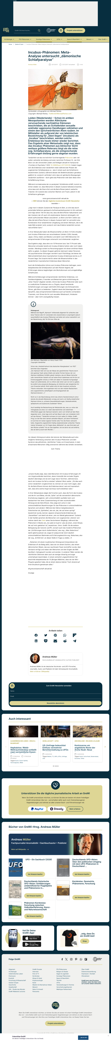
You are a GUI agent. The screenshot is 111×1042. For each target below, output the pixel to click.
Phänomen (69, 158)
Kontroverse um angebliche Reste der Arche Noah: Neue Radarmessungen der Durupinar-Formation (85, 749)
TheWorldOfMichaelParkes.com (59, 114)
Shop (85, 941)
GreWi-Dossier (37, 969)
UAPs (55, 756)
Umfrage (64, 756)
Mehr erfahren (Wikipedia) (39, 671)
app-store (32, 938)
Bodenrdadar (94, 756)
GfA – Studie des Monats (17, 989)
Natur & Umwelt (38, 989)
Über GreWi (102, 39)
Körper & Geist (37, 978)
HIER (35, 201)
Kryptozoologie (38, 980)
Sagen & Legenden (62, 974)
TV (53, 756)
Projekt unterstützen (75, 30)
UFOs (58, 39)
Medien (49, 756)
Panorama (36, 991)
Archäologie (8, 39)
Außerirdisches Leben (19, 741)
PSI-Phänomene (24, 39)
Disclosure (12, 976)
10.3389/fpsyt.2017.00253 (60, 165)
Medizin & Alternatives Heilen (42, 985)
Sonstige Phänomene (43, 39)
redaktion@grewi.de (60, 30)
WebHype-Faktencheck (64, 989)
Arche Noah (87, 756)
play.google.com (32, 944)
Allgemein (12, 969)
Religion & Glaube (93, 741)
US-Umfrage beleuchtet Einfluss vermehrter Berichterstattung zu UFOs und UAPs (55, 748)
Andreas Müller (32, 64)
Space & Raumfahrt (73, 39)
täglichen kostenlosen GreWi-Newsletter (64, 201)
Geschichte (12, 985)
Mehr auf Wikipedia (18, 849)
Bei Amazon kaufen (34, 916)
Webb (21, 762)
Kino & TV (36, 974)
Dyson (17, 760)
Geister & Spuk (19, 44)
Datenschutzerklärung (89, 971)
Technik (58, 980)
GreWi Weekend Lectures (17, 991)
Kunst (34, 983)
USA (43, 758)
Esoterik (11, 978)
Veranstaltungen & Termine (65, 985)
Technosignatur (14, 762)
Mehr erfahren (75, 809)
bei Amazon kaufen (35, 874)
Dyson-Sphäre (23, 760)
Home (10, 44)
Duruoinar (77, 758)
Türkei (82, 758)
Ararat (81, 756)
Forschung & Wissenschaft (17, 980)
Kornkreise (36, 976)
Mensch (88, 39)
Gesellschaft (47, 741)
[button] (36, 635)
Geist (44, 520)
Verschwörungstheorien (64, 987)
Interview (36, 971)
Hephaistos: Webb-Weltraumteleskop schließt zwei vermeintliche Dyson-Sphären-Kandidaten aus (23, 751)
